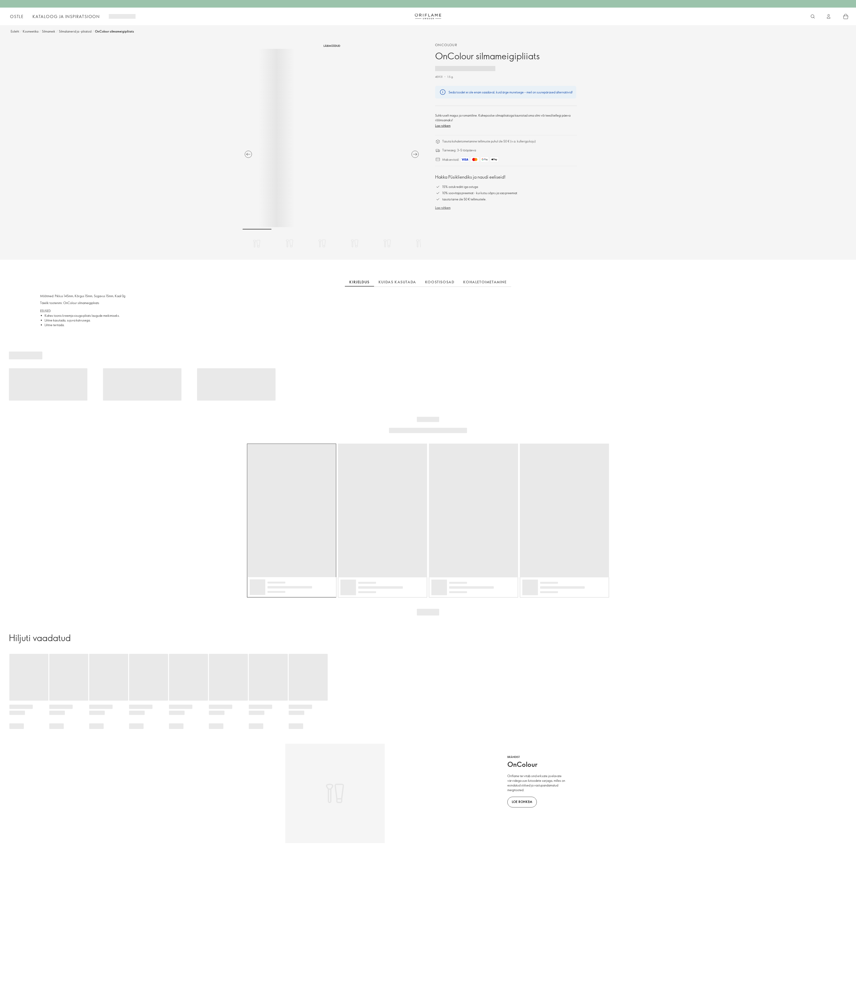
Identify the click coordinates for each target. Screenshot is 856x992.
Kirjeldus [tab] (359, 282)
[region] (332, 138)
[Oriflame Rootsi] (428, 16)
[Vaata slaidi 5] (387, 243)
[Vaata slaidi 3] (322, 243)
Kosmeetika (30, 31)
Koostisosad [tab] (440, 282)
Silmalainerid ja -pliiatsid (75, 31)
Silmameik (48, 31)
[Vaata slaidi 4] (354, 243)
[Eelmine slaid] (248, 154)
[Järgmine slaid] (415, 154)
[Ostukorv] (845, 16)
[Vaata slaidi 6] (419, 243)
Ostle (17, 16)
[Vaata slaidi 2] (289, 243)
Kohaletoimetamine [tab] (484, 282)
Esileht (15, 31)
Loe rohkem (443, 125)
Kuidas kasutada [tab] (397, 282)
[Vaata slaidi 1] (257, 243)
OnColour (446, 45)
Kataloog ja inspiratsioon (66, 16)
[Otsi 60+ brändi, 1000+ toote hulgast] (812, 16)
